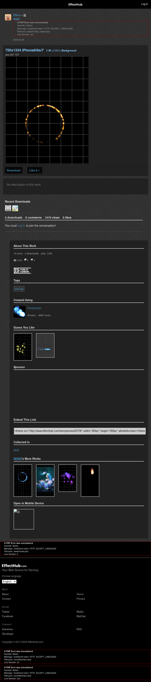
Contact (6, 598)
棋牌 (16, 450)
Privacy (80, 598)
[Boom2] (23, 347)
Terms (80, 594)
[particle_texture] (45, 345)
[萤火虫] (45, 480)
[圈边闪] (23, 480)
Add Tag (19, 289)
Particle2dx (34, 308)
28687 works (44, 315)
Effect (17, 15)
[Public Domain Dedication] (22, 273)
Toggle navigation (4, 3)
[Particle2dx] (19, 312)
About (5, 594)
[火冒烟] (90, 480)
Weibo (80, 611)
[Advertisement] (33, 392)
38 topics (31, 315)
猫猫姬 (16, 19)
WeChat (81, 616)
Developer (7, 633)
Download (13, 170)
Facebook (7, 616)
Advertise (7, 629)
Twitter (5, 611)
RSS (79, 629)
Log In (21, 225)
